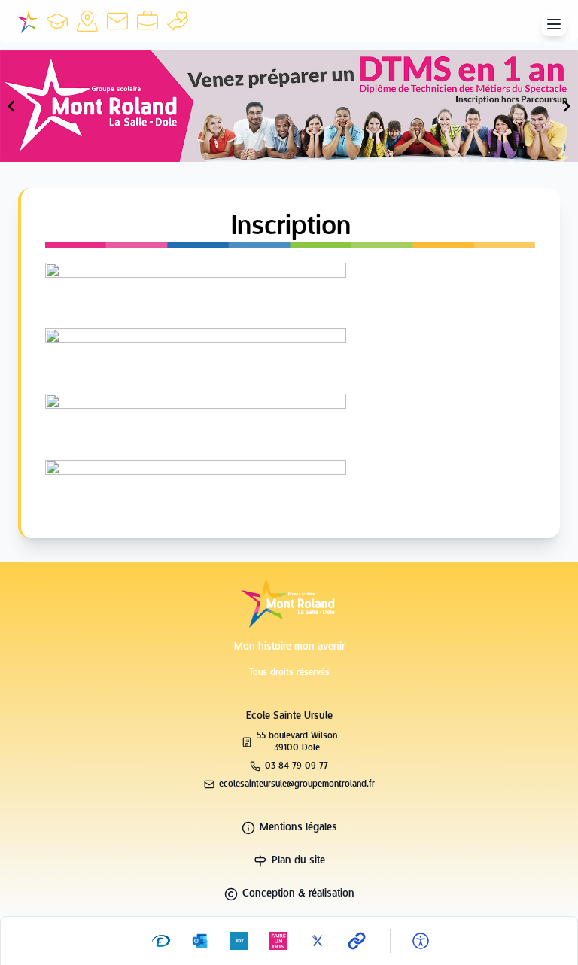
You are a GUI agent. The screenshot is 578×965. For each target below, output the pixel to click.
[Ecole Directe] (161, 941)
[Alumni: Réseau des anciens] (147, 21)
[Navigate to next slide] (566, 106)
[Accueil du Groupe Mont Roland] (27, 21)
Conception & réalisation (298, 894)
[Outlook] (200, 941)
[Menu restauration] (318, 941)
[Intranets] (357, 941)
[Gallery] (289, 106)
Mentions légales (298, 827)
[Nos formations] (57, 21)
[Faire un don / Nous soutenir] (178, 21)
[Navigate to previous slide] (11, 106)
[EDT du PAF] (239, 941)
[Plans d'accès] (87, 21)
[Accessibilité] (421, 941)
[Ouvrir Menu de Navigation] (554, 24)
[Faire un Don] (278, 941)
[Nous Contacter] (117, 21)
